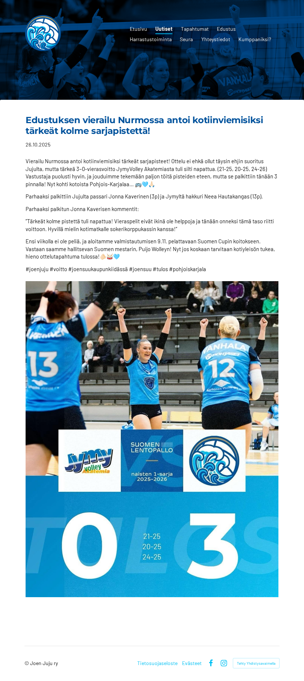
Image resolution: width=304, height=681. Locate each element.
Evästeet (192, 663)
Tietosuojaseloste (157, 663)
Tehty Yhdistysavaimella (256, 663)
